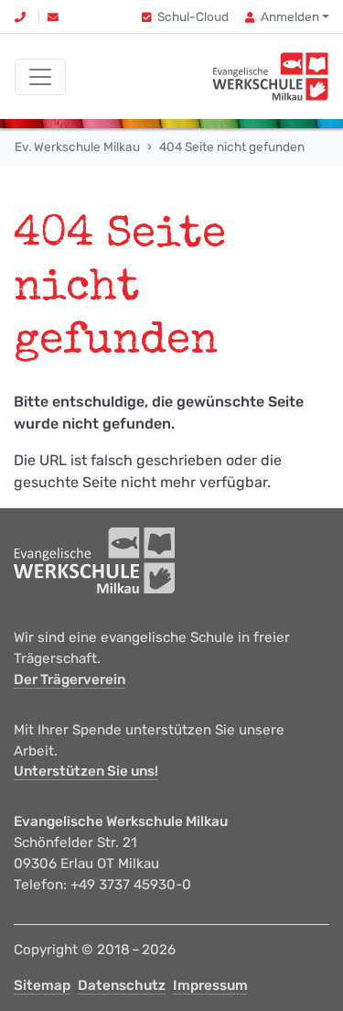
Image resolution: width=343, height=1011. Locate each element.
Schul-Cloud (193, 16)
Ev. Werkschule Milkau (77, 146)
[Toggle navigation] (40, 77)
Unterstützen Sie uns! (86, 771)
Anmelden (290, 16)
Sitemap (42, 985)
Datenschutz (122, 985)
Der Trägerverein (69, 679)
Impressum (210, 985)
